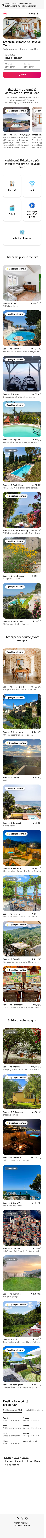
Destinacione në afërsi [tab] (12, 1410)
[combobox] (22, 57)
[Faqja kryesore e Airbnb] (5, 13)
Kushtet (27, 1525)
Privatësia (18, 1525)
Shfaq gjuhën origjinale (27, 6)
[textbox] (12, 66)
